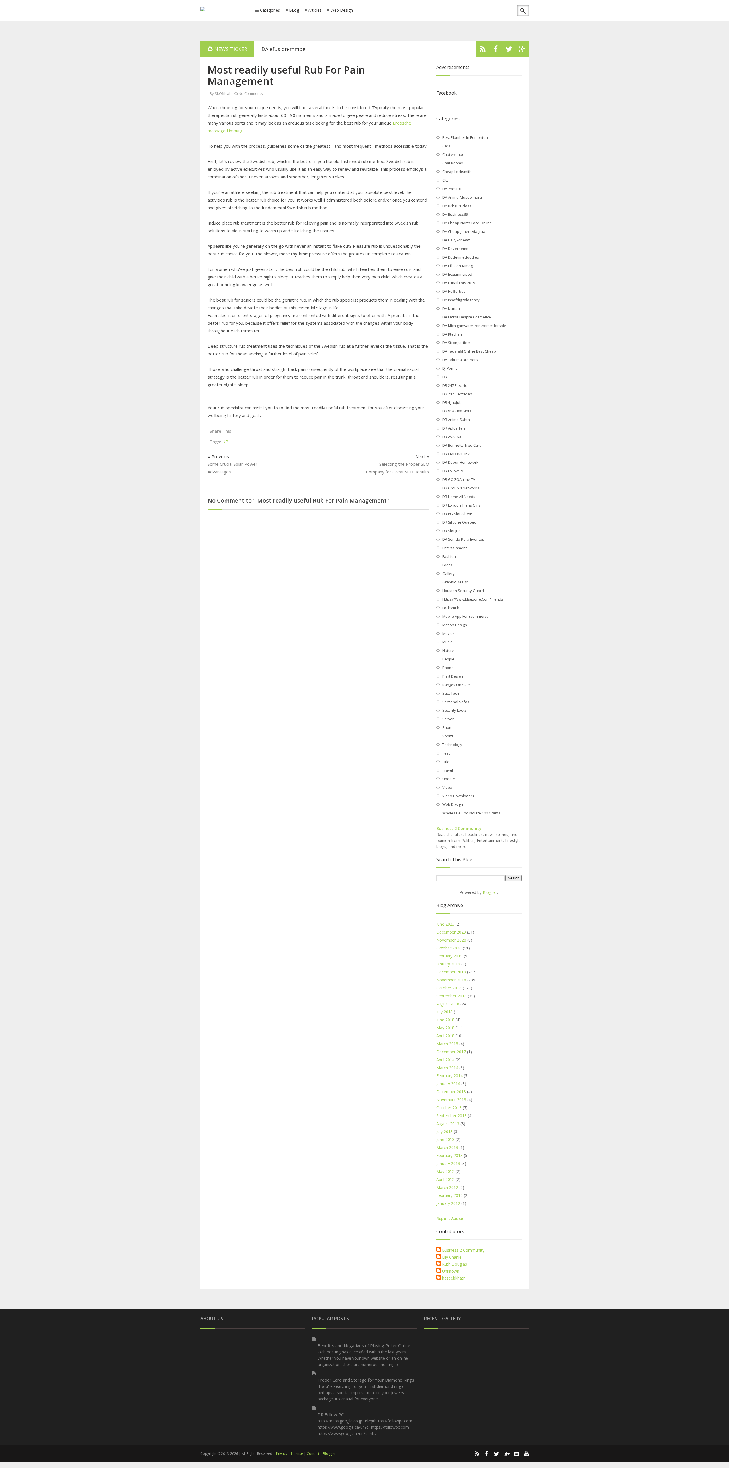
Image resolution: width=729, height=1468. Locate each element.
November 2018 (451, 980)
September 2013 (451, 1115)
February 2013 (449, 1155)
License (297, 1453)
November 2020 (451, 940)
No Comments (251, 93)
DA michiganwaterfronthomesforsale (474, 325)
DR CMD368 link (456, 453)
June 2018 (445, 1019)
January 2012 (448, 1203)
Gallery (448, 573)
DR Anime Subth (456, 419)
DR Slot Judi (452, 530)
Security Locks (454, 710)
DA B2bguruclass (456, 205)
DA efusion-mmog (457, 265)
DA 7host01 (452, 188)
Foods (447, 565)
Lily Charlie (452, 1257)
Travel (447, 770)
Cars (446, 146)
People (448, 659)
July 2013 (444, 1131)
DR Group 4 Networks (460, 488)
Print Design (452, 676)
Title (445, 761)
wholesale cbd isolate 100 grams (471, 813)
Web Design (342, 10)
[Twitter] (508, 50)
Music (447, 641)
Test (446, 753)
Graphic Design (455, 582)
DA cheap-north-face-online (467, 222)
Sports (448, 736)
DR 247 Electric (454, 385)
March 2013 (447, 1147)
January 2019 (448, 964)
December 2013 (451, 1091)
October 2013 (449, 1107)
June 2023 (445, 924)
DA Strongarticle (456, 342)
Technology (452, 744)
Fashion (449, 556)
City (445, 180)
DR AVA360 (451, 436)
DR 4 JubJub (452, 402)
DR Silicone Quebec (459, 522)
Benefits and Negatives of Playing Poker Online (364, 1345)
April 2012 (445, 1179)
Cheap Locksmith (457, 171)
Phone (448, 667)
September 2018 (451, 996)
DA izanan (273, 49)
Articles (315, 10)
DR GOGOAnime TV (458, 479)
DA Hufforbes (454, 291)
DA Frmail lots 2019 (458, 282)
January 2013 (448, 1163)
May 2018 (445, 1027)
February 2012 (449, 1195)
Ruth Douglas (454, 1264)
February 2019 (449, 956)
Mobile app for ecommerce (465, 616)
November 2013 (451, 1099)
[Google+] (506, 1453)
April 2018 (445, 1035)
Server (448, 718)
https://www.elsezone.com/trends (472, 599)
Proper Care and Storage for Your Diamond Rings (366, 1380)
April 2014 (445, 1059)
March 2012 (447, 1187)
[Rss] (482, 50)
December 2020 (451, 932)
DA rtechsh (452, 334)
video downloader (458, 795)
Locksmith (450, 607)
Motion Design (454, 624)
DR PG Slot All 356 (457, 513)
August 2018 (447, 1004)
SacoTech (450, 693)
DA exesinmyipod (457, 274)
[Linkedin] (516, 1453)
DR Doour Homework (460, 462)
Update (448, 778)
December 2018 (451, 972)
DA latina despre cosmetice (466, 317)
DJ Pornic (449, 368)
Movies (448, 633)
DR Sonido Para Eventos (463, 539)
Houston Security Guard (463, 590)
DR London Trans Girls (461, 505)
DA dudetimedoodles (460, 257)
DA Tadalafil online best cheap (469, 351)
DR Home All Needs (458, 496)
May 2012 (445, 1171)
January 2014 (448, 1083)
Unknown (450, 1271)
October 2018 (449, 988)
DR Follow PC (453, 470)
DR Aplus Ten (453, 428)
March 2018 (447, 1043)
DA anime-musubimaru (462, 197)
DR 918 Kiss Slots (456, 411)
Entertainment (454, 547)
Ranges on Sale (456, 684)
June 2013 (445, 1139)
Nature (448, 650)
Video (447, 787)
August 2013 (447, 1123)
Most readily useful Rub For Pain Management (286, 75)
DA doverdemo (455, 248)
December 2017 (451, 1051)
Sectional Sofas (455, 701)
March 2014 (447, 1067)
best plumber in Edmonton (465, 137)
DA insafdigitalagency (461, 299)
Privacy (281, 1453)
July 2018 (444, 1011)
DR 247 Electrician (457, 394)
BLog (294, 10)
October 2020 (449, 948)
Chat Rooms (452, 163)
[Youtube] (526, 1453)
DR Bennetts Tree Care (462, 445)
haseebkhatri (454, 1278)
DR (444, 376)
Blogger (490, 892)
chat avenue (453, 154)
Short (447, 727)
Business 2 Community (459, 828)
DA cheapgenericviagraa (463, 231)
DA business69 (455, 214)
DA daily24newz (456, 240)
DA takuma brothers (460, 359)
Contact (313, 1453)
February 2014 (449, 1075)
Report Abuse (449, 1218)
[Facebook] (495, 50)
